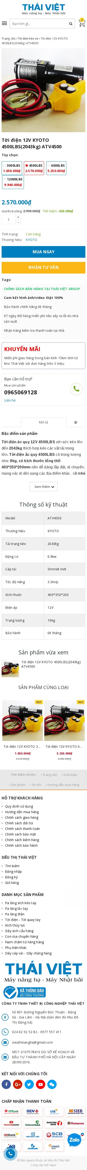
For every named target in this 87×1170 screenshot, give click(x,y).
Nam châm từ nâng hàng (24, 942)
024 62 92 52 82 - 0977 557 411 (36, 1032)
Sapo (52, 1165)
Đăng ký (11, 877)
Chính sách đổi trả (19, 823)
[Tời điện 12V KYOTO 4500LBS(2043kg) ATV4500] (10, 668)
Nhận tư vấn (43, 267)
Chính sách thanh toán (22, 828)
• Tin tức (35, 785)
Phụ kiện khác (16, 947)
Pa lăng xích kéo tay (20, 903)
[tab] (43, 422)
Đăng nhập (13, 871)
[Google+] (17, 1084)
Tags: (6, 279)
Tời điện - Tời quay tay (22, 919)
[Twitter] (29, 1084)
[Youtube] (40, 1084)
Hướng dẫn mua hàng (22, 812)
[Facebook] (6, 1084)
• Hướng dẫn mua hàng (62, 785)
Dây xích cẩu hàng (19, 931)
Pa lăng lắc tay (16, 908)
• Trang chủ (49, 775)
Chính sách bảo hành (21, 845)
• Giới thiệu (69, 775)
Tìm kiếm (12, 866)
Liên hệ (10, 400)
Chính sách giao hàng (21, 817)
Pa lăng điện (14, 914)
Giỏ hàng (12, 882)
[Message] (52, 1084)
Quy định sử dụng (19, 806)
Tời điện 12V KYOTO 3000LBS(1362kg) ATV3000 (22, 746)
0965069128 (20, 392)
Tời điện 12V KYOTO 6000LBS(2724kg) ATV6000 (64, 746)
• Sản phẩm (17, 785)
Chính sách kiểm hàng (22, 840)
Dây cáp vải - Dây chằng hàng (28, 953)
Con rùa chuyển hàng (21, 936)
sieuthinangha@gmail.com (32, 1042)
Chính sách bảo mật (20, 834)
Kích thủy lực (15, 925)
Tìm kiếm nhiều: (23, 774)
